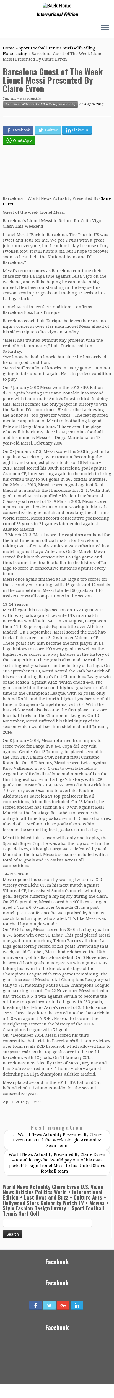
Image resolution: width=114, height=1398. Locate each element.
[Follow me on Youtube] (16, 28)
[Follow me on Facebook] (11, 28)
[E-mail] (6, 28)
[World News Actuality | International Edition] (57, 6)
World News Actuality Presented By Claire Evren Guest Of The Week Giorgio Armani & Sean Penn (57, 1140)
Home (9, 48)
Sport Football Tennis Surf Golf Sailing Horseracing (40, 104)
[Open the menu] (105, 28)
